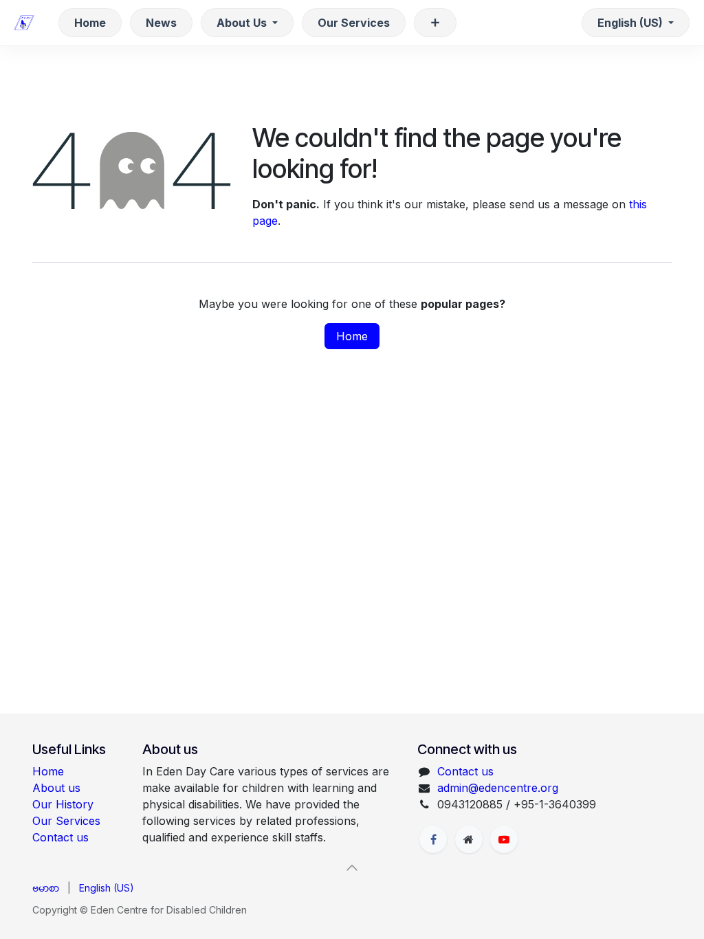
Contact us (60, 837)
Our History (63, 804)
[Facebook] (433, 839)
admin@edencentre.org (497, 788)
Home (352, 336)
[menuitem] (90, 22)
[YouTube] (504, 839)
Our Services (66, 821)
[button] (352, 867)
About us (56, 788)
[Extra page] (469, 839)
